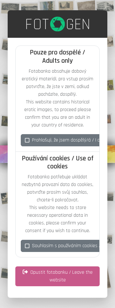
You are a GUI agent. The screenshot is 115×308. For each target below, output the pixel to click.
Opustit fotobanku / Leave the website (61, 276)
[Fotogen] (57, 24)
